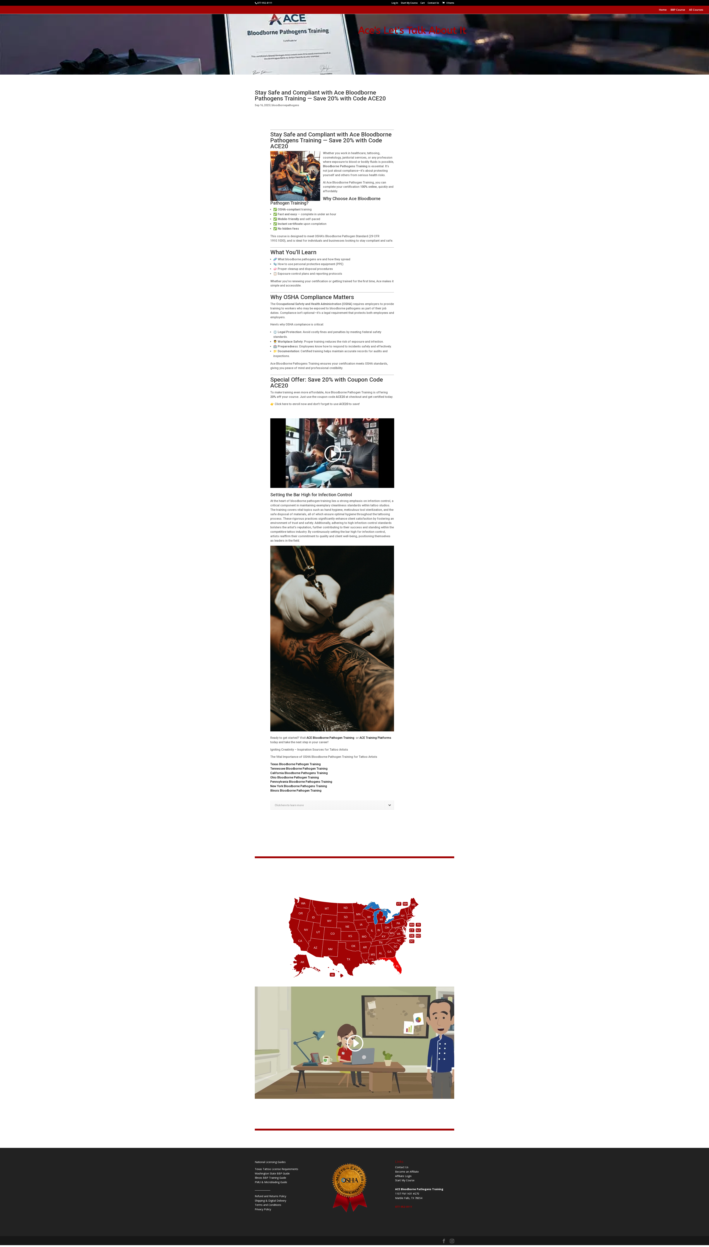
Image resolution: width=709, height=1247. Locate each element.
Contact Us (433, 3)
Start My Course (409, 3)
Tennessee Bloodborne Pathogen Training (299, 768)
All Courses (696, 9)
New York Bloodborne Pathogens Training (298, 786)
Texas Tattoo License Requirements (276, 1169)
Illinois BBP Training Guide (270, 1177)
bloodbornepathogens (285, 105)
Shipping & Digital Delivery (270, 1200)
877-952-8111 (403, 1206)
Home (663, 9)
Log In (395, 3)
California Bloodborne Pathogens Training (299, 773)
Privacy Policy (263, 1209)
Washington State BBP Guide (272, 1173)
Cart (422, 3)
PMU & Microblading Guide (271, 1182)
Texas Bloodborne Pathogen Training (295, 764)
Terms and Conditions (268, 1205)
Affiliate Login (403, 1176)
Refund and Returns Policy (270, 1196)
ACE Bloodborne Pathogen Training (330, 738)
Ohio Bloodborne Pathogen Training (294, 777)
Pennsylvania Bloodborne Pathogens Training (301, 781)
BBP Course (678, 9)
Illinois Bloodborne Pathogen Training (295, 790)
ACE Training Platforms (375, 738)
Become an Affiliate (407, 1171)
